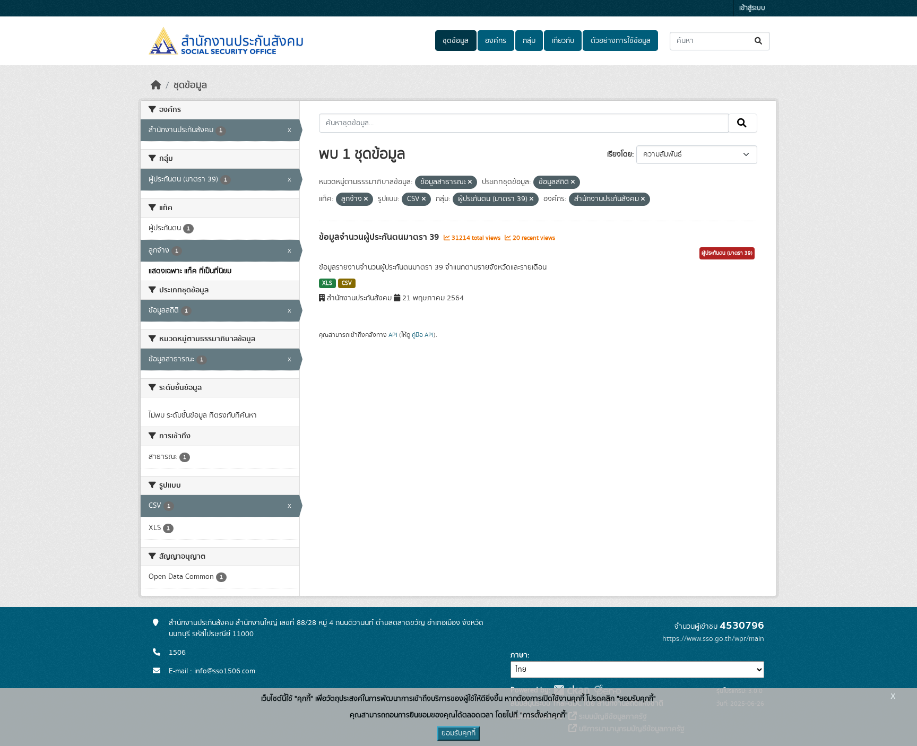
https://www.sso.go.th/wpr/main (713, 639)
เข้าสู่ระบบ (752, 8)
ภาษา (519, 655)
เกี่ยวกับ (563, 41)
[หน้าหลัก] (156, 85)
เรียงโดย (619, 154)
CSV (347, 283)
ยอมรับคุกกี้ (458, 733)
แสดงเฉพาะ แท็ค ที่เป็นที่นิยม (190, 271)
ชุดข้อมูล (456, 41)
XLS (327, 283)
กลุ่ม (529, 41)
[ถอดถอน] (470, 182)
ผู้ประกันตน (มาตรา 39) (727, 253)
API (392, 335)
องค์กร (495, 41)
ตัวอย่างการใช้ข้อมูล (621, 41)
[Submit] (759, 41)
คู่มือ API (423, 335)
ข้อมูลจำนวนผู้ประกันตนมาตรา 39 (380, 237)
